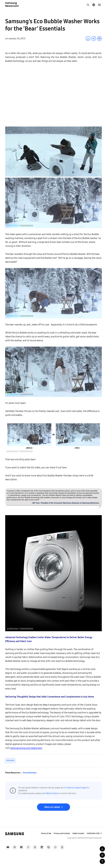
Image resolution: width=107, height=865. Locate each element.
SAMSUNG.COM (93, 833)
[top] (102, 861)
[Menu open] (99, 4)
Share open (93, 38)
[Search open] (88, 4)
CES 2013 (10, 760)
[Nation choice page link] (93, 4)
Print (99, 38)
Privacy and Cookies (62, 833)
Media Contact (52, 793)
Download (88, 38)
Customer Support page (76, 787)
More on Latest (52, 807)
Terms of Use (46, 833)
